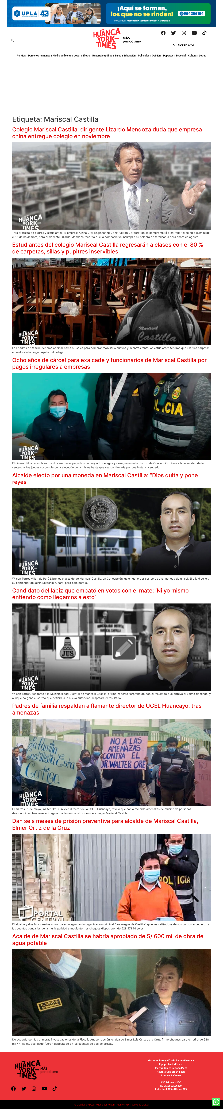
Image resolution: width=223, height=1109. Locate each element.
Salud (118, 55)
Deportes (168, 55)
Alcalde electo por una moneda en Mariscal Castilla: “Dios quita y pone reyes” (105, 478)
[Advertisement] (111, 85)
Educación (130, 55)
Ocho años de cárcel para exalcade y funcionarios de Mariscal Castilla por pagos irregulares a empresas (109, 363)
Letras (202, 55)
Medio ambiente (62, 55)
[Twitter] (173, 33)
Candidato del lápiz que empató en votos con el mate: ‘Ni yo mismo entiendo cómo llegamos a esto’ (100, 594)
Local (77, 55)
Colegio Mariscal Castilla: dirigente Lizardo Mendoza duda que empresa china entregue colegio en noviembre (107, 132)
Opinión (156, 55)
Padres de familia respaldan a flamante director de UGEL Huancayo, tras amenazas (107, 709)
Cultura (192, 55)
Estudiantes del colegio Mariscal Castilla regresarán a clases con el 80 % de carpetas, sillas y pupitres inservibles (107, 248)
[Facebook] (163, 33)
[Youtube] (194, 33)
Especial (181, 55)
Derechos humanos (39, 55)
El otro (86, 55)
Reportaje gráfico (102, 55)
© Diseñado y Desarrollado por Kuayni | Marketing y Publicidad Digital (111, 1104)
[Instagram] (184, 33)
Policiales (143, 55)
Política (21, 55)
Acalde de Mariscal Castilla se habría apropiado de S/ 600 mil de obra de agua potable (107, 939)
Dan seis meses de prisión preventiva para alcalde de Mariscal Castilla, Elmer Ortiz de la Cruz (105, 824)
